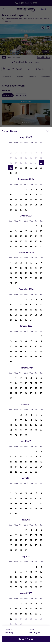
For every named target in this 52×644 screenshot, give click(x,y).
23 (11, 167)
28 (36, 167)
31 (16, 173)
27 (31, 167)
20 (31, 162)
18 (21, 162)
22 (41, 162)
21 (36, 162)
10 (16, 157)
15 (41, 157)
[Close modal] (47, 131)
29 (41, 167)
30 (11, 173)
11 (21, 157)
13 (31, 157)
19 (26, 162)
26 (26, 167)
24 (16, 167)
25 (21, 167)
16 (11, 162)
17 (16, 162)
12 (26, 157)
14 (36, 157)
